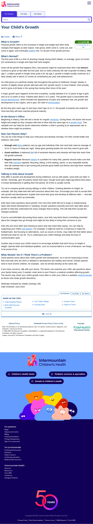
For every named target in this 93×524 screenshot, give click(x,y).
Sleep (19, 145)
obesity (34, 159)
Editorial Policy (14, 323)
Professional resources (13, 450)
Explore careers (10, 455)
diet (32, 152)
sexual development (10, 100)
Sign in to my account (12, 441)
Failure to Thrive (70, 305)
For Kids (24, 14)
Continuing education (12, 457)
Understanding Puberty (13, 302)
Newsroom (8, 470)
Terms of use (49, 520)
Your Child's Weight (41, 301)
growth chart (76, 122)
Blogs (7, 429)
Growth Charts (69, 301)
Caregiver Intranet (11, 478)
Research (8, 452)
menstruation (54, 102)
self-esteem (27, 229)
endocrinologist (85, 275)
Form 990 (8, 473)
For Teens (38, 14)
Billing (7, 434)
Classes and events (11, 432)
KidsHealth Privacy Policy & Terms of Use (48, 323)
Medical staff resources (13, 459)
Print (17, 37)
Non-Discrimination (36, 520)
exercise (17, 162)
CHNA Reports (61, 520)
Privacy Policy (22, 520)
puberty (32, 51)
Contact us (8, 475)
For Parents (9, 14)
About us (8, 468)
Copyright (80, 323)
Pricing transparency (12, 439)
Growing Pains (39, 305)
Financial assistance (12, 437)
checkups (54, 119)
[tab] (85, 293)
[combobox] (44, 19)
